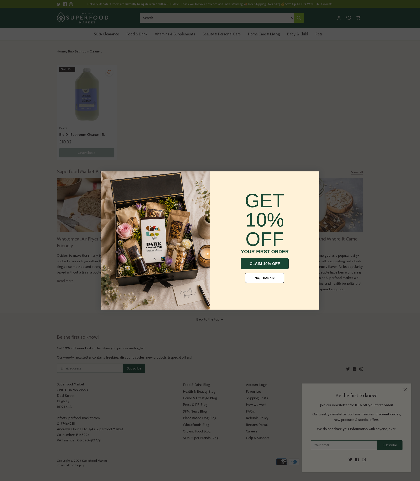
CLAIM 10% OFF (265, 263)
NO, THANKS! (265, 278)
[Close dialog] (107, 178)
